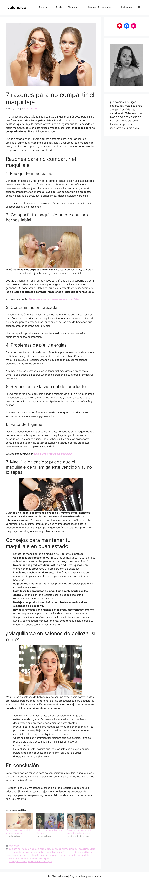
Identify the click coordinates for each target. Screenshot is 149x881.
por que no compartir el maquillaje (38, 852)
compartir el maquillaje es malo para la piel (29, 849)
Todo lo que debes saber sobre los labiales (54, 299)
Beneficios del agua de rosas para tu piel (29, 858)
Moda (59, 7)
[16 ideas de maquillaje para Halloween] (50, 821)
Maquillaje (14, 845)
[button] (139, 7)
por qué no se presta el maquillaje (73, 852)
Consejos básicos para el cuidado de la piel (30, 861)
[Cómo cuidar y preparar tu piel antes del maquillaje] (81, 821)
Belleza (43, 7)
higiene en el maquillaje (63, 849)
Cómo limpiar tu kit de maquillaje (53, 453)
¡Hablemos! (126, 7)
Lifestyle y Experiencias (99, 7)
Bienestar (73, 7)
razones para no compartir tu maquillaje (69, 855)
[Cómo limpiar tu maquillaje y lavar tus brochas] (19, 821)
